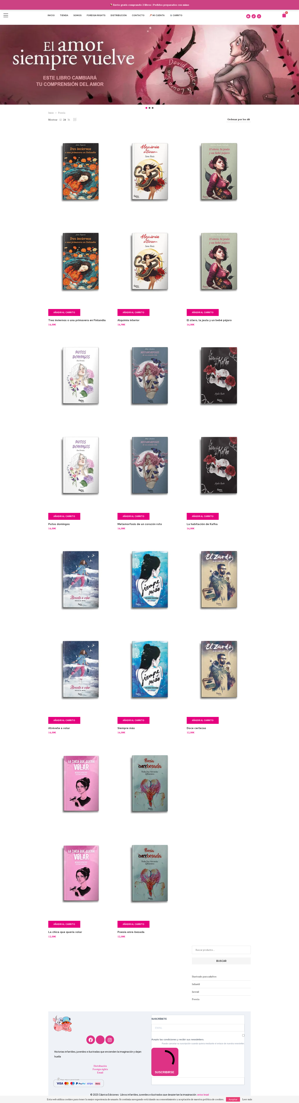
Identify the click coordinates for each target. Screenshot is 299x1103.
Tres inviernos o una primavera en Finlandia (77, 320)
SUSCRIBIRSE (164, 1072)
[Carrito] (284, 15)
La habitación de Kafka (202, 524)
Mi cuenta (158, 15)
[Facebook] (248, 16)
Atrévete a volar (59, 728)
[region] (149, 67)
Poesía (195, 999)
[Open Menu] (5, 15)
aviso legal (203, 1094)
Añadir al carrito (64, 312)
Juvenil (195, 991)
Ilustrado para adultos (204, 976)
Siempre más (126, 728)
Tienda (64, 15)
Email (100, 1072)
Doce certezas (196, 728)
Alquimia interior (128, 320)
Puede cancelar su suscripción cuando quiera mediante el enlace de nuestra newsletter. (203, 1043)
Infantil (196, 984)
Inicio (51, 15)
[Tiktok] (254, 16)
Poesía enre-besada (130, 932)
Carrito (177, 15)
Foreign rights (96, 15)
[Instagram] (259, 16)
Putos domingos (59, 524)
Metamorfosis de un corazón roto (139, 524)
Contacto (138, 15)
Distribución (119, 15)
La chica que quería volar (65, 932)
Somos (77, 15)
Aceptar (233, 1099)
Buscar (221, 961)
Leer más (247, 1099)
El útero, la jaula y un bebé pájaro (209, 320)
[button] (149, 65)
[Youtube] (100, 1039)
